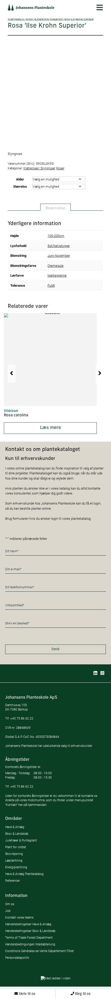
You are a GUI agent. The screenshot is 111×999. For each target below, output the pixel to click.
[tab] (55, 207)
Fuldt (51, 285)
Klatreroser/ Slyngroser (48, 20)
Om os (9, 904)
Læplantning (13, 860)
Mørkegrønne (57, 275)
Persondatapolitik (17, 958)
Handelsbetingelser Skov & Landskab (30, 931)
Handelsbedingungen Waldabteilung (30, 944)
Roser (29, 20)
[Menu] (99, 7)
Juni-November (58, 255)
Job (8, 911)
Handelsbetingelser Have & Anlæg (28, 924)
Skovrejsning (14, 854)
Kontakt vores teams (19, 917)
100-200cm (55, 235)
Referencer (12, 880)
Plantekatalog (16, 20)
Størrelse (20, 186)
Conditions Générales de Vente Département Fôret (39, 951)
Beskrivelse (55, 208)
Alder (20, 179)
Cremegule (55, 265)
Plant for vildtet (15, 847)
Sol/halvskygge (58, 245)
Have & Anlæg (14, 827)
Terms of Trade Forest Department (29, 937)
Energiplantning (16, 867)
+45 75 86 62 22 (21, 718)
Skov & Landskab (16, 834)
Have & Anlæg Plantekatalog (24, 874)
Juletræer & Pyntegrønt (21, 840)
